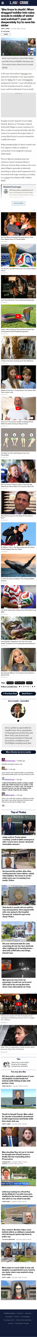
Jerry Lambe (5, 28)
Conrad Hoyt (6, 1162)
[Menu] (2, 3)
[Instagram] (26, 687)
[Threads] (28, 687)
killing (10, 80)
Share (6, 34)
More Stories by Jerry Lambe (18, 752)
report (7, 178)
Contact (10, 1323)
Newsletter (9, 1316)
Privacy (17, 1316)
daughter (29, 80)
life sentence (19, 683)
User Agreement (9, 1320)
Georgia (24, 74)
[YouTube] (19, 687)
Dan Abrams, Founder (22, 1323)
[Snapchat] (32, 687)
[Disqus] (18, 782)
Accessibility (25, 1316)
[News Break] (35, 687)
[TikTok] (24, 687)
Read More (18, 203)
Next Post (26, 693)
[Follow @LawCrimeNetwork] (30, 687)
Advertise (28, 1313)
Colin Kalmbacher (8, 1239)
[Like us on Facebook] (22, 687)
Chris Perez (6, 1201)
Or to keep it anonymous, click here (19, 1065)
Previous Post (11, 693)
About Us (20, 1313)
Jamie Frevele (7, 1086)
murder (29, 683)
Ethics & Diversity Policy (23, 1320)
